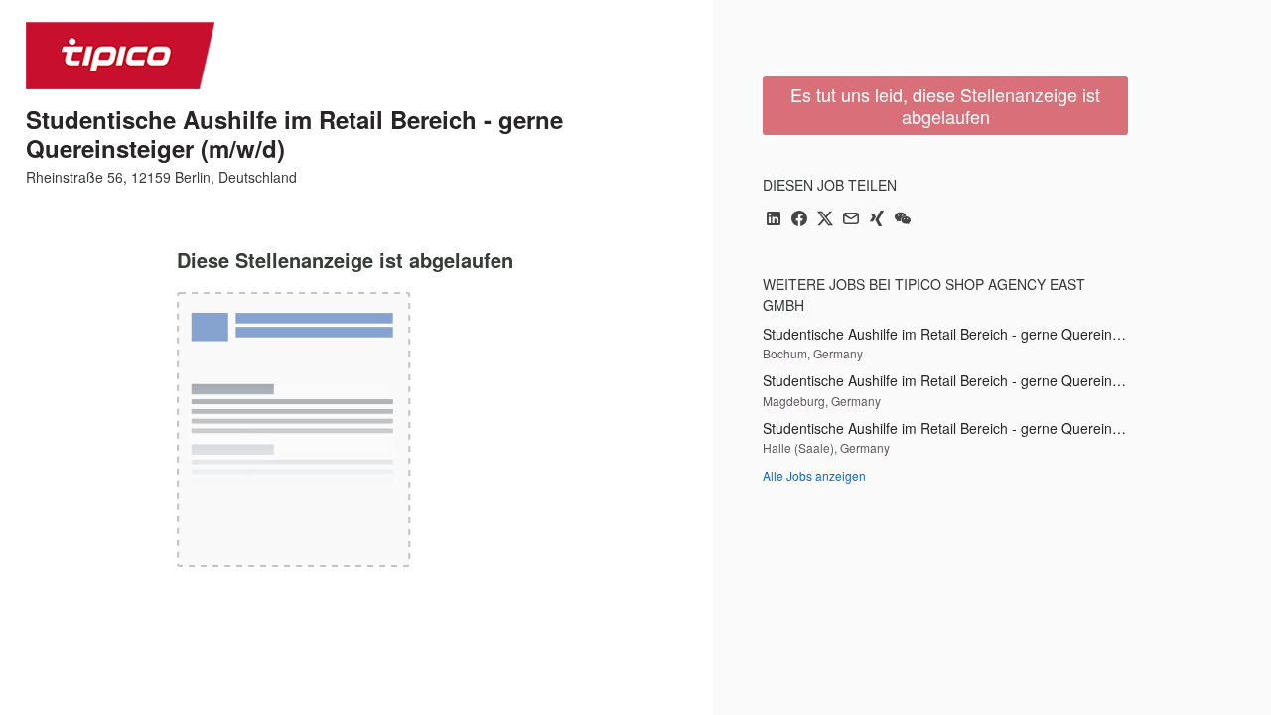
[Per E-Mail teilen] (851, 220)
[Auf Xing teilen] (877, 220)
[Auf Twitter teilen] (825, 220)
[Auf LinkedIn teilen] (773, 220)
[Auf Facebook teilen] (799, 220)
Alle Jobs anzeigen (814, 475)
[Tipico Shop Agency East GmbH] (120, 55)
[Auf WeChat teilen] (903, 220)
